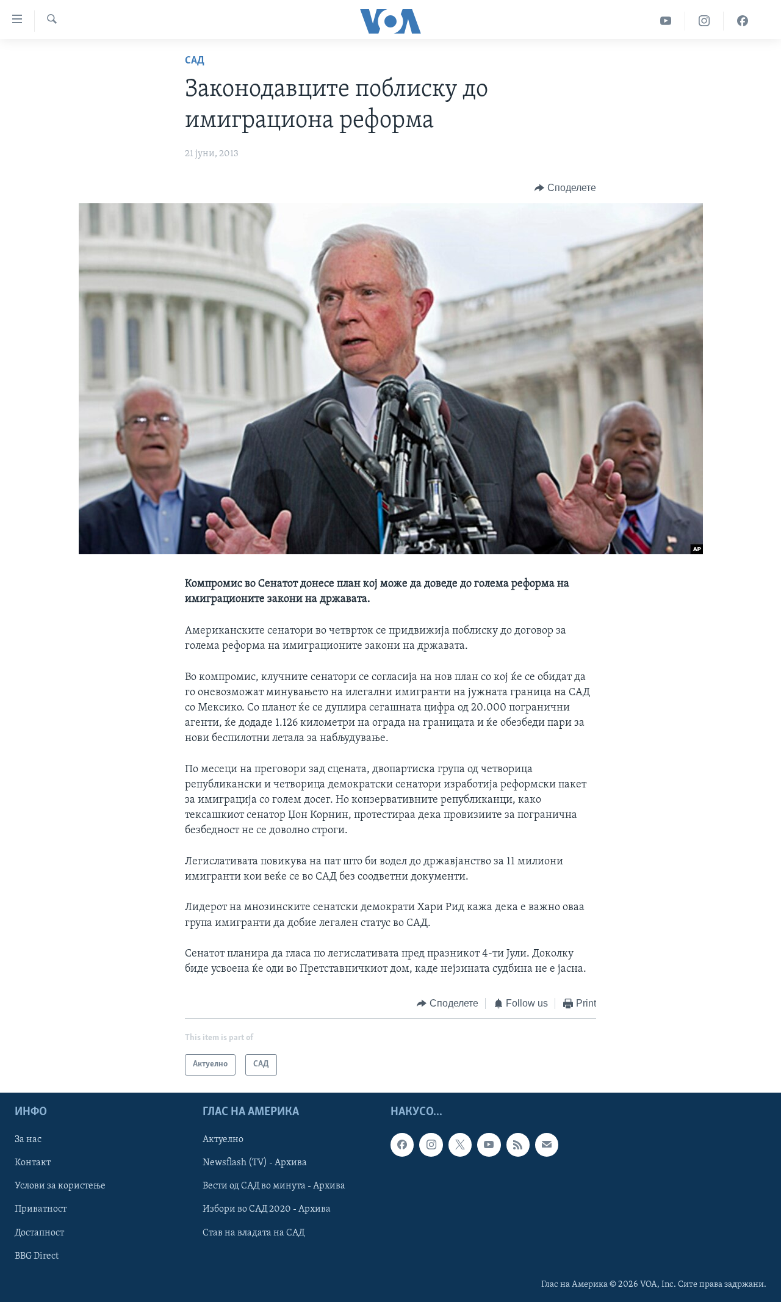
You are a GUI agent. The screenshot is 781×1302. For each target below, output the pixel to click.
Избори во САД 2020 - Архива (267, 1209)
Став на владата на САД (253, 1232)
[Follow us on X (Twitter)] (460, 1144)
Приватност (41, 1209)
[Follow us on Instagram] (430, 1144)
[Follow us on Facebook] (402, 1144)
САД (194, 61)
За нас (28, 1140)
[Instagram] (704, 21)
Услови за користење (60, 1186)
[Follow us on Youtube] (488, 1144)
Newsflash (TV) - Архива (255, 1163)
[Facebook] (742, 21)
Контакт (33, 1163)
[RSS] (518, 1144)
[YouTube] (666, 21)
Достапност (39, 1232)
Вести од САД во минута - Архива (274, 1186)
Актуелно (223, 1140)
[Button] (565, 188)
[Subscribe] (546, 1144)
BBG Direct (37, 1255)
